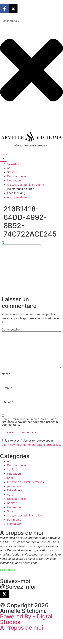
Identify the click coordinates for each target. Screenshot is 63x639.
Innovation (14, 473)
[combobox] (31, 20)
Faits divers (14, 490)
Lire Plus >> (8, 569)
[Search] (4, 120)
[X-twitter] (13, 8)
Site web (7, 402)
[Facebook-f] (4, 8)
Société (12, 469)
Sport (11, 478)
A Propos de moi (21, 627)
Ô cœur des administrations (25, 482)
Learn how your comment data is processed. (31, 444)
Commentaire (12, 329)
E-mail (7, 387)
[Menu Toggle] (3, 158)
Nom (6, 373)
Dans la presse (16, 465)
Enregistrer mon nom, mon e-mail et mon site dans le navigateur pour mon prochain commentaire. (30, 422)
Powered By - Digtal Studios (26, 619)
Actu (10, 461)
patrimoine (14, 486)
